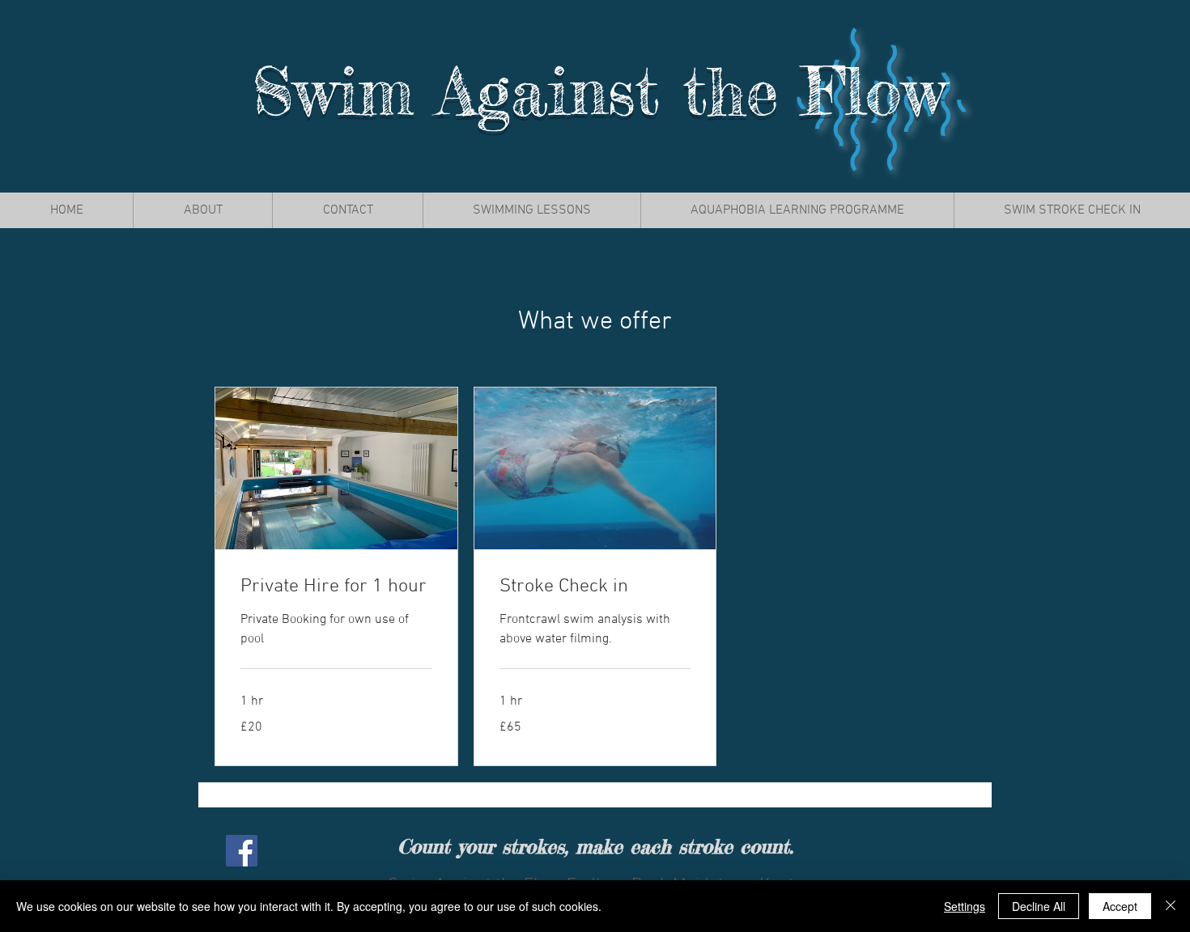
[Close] (1170, 906)
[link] (336, 587)
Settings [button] (964, 906)
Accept (1120, 906)
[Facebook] (241, 850)
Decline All (1038, 906)
